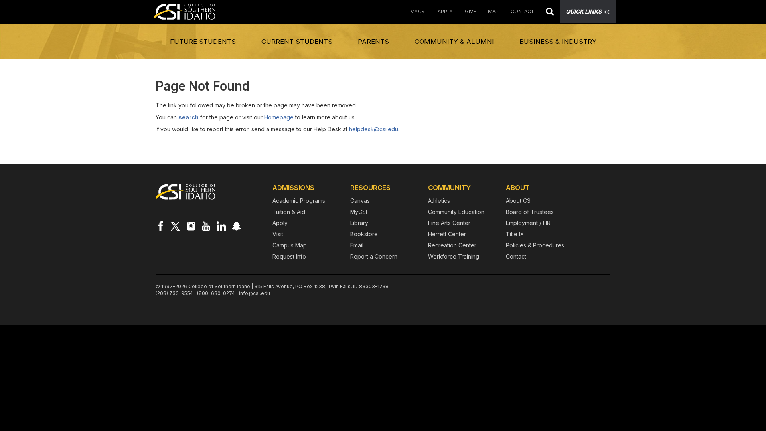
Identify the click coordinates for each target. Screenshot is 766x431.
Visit (277, 234)
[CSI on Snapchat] (236, 226)
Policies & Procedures (535, 245)
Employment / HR (528, 222)
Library (359, 222)
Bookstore (364, 234)
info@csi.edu (254, 293)
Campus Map (289, 245)
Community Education (456, 211)
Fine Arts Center (449, 222)
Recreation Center (452, 245)
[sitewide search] (550, 12)
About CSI (519, 200)
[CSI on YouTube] (206, 226)
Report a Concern (373, 256)
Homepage (279, 117)
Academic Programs (298, 200)
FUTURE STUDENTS (203, 41)
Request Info (289, 256)
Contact (516, 256)
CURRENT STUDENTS (296, 41)
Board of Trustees (530, 211)
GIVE (470, 11)
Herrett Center (447, 234)
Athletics (439, 200)
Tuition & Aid (288, 211)
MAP (493, 11)
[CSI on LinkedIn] (221, 226)
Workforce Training (453, 256)
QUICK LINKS (584, 11)
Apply (280, 222)
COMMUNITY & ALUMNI (454, 41)
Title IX (515, 234)
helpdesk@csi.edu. (374, 129)
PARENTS (373, 41)
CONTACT (522, 11)
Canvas (360, 200)
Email (356, 245)
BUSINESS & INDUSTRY (557, 41)
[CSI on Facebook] (160, 226)
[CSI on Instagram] (190, 226)
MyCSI (418, 11)
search (188, 117)
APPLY (445, 11)
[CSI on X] (175, 226)
